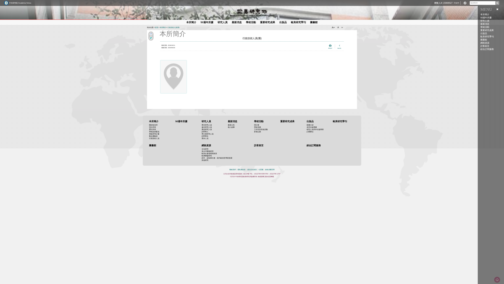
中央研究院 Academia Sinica (20, 3)
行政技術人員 (154, 138)
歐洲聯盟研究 (207, 156)
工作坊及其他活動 (261, 129)
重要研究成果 (487, 30)
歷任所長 (152, 129)
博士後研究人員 (208, 134)
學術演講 (257, 127)
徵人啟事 (231, 127)
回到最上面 (497, 280)
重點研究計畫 (154, 134)
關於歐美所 (153, 125)
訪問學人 (205, 132)
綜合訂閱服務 (487, 49)
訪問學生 (205, 136)
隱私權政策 (241, 170)
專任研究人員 (207, 125)
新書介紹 (310, 125)
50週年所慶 (486, 17)
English (456, 3)
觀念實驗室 (153, 136)
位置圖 (261, 170)
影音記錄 (257, 132)
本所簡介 (163, 27)
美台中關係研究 (208, 151)
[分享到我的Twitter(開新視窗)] (151, 38)
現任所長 (152, 127)
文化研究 (205, 149)
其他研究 (205, 160)
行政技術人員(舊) (173, 27)
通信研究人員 (207, 129)
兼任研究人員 (207, 127)
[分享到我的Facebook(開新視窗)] (151, 34)
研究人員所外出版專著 (315, 129)
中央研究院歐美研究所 (252, 12)
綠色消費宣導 (270, 170)
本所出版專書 (312, 127)
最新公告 (231, 125)
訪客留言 (484, 46)
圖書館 (483, 40)
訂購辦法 (310, 132)
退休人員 (205, 138)
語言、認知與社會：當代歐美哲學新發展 (217, 158)
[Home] (465, 3)
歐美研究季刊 (487, 36)
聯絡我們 (232, 170)
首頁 (156, 27)
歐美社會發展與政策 (209, 153)
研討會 (256, 125)
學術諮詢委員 (154, 132)
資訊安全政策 (252, 170)
